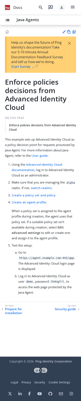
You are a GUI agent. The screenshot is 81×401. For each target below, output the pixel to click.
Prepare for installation (13, 311)
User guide (40, 155)
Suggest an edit (64, 32)
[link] (7, 7)
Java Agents (28, 19)
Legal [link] (14, 382)
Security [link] (39, 382)
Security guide (65, 309)
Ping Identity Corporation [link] (53, 361)
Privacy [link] (26, 382)
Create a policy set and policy (33, 195)
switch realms (41, 188)
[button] (61, 7)
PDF (74, 32)
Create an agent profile (29, 202)
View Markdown (69, 32)
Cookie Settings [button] (59, 382)
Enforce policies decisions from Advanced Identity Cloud (42, 127)
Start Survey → (22, 66)
